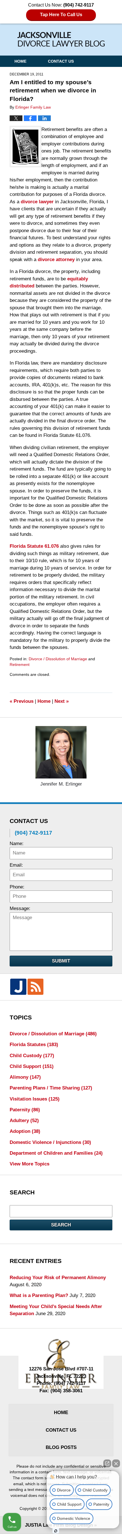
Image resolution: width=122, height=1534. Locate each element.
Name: (17, 843)
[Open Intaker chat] (55, 1530)
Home (20, 61)
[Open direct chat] (107, 1463)
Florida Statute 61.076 (34, 546)
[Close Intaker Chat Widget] (116, 1463)
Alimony (25, 1077)
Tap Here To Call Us (61, 14)
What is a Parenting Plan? (39, 1295)
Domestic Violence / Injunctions (50, 1142)
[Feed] (35, 987)
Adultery (24, 1120)
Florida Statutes (34, 1044)
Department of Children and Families (56, 1153)
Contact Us (61, 61)
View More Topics (29, 1164)
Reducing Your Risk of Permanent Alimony (58, 1277)
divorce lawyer (37, 201)
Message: (20, 908)
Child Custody (32, 1055)
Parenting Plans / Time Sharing (51, 1088)
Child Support (32, 1066)
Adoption (25, 1131)
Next (61, 701)
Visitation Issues (35, 1099)
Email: (16, 865)
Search (61, 1225)
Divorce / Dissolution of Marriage (58, 659)
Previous (21, 701)
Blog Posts (61, 1447)
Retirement (20, 664)
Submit (61, 961)
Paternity (25, 1109)
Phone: (17, 887)
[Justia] (18, 987)
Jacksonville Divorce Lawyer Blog (61, 39)
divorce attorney (56, 259)
